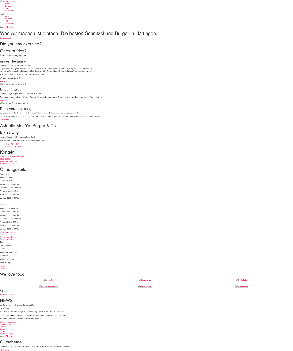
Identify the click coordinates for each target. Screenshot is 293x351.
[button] (146, 14)
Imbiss (7, 8)
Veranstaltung (10, 10)
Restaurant (9, 6)
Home (7, 4)
